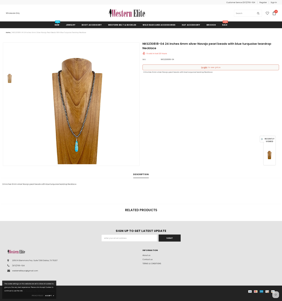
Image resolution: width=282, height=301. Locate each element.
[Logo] (127, 13)
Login (204, 67)
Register (263, 2)
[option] (78, 104)
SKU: (144, 59)
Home (8, 32)
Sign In (274, 2)
